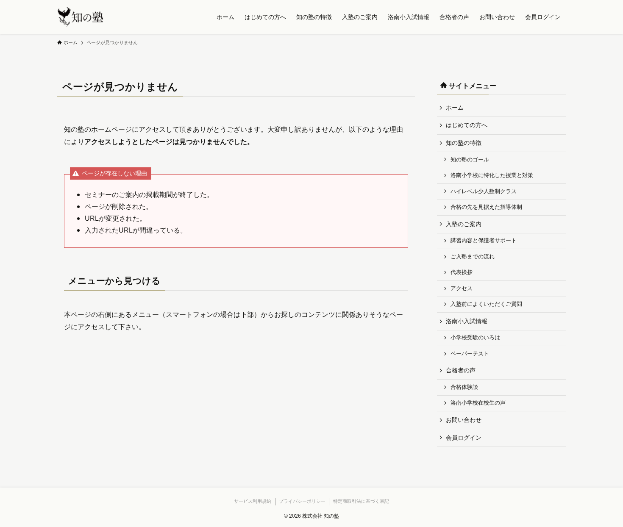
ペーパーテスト (470, 354)
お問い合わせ (463, 419)
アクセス (462, 288)
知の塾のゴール (470, 160)
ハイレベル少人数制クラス (484, 191)
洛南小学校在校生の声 (478, 403)
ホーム (455, 107)
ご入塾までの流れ (473, 257)
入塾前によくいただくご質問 (486, 304)
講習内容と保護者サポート (484, 241)
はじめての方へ (466, 125)
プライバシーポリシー (302, 501)
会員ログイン (463, 437)
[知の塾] (80, 17)
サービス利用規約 (252, 501)
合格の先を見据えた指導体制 (486, 207)
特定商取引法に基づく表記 (361, 501)
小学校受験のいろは (475, 338)
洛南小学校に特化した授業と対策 (492, 175)
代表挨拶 (462, 272)
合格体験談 (464, 387)
